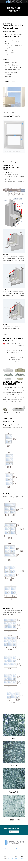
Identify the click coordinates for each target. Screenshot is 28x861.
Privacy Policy (17, 858)
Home (4, 18)
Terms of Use (10, 858)
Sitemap (22, 858)
